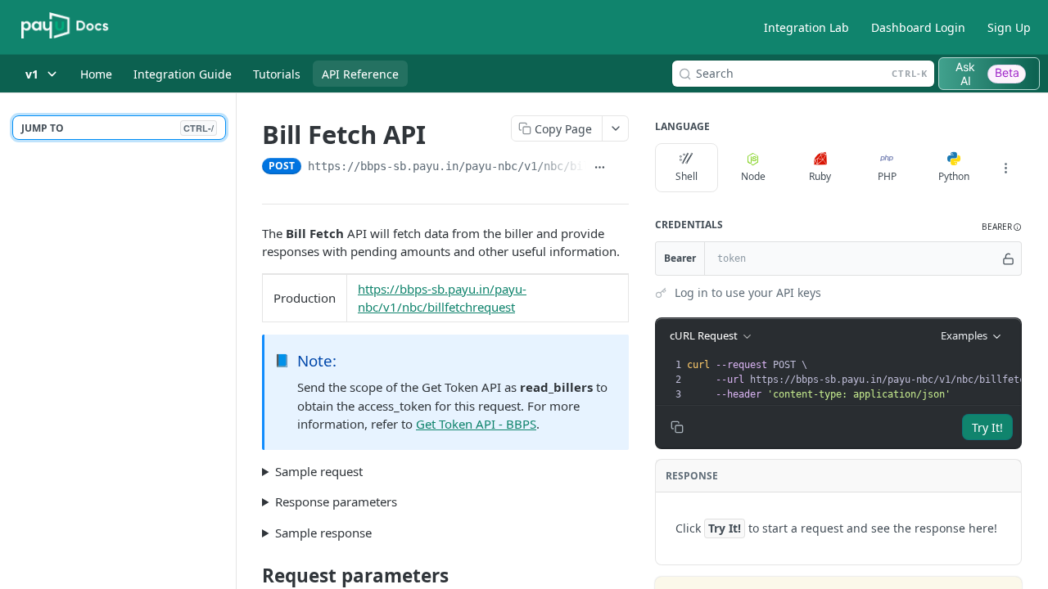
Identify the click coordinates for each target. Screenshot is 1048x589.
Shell (686, 176)
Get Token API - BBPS (476, 424)
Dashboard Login (918, 27)
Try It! (987, 427)
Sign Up (1009, 27)
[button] (1002, 227)
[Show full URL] (600, 168)
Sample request (319, 471)
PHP (887, 176)
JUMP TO (117, 128)
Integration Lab (806, 27)
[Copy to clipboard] (621, 168)
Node (753, 176)
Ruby (820, 176)
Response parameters (336, 501)
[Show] (1008, 258)
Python (953, 176)
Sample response (323, 532)
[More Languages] (1005, 167)
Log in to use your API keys (748, 292)
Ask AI (987, 74)
